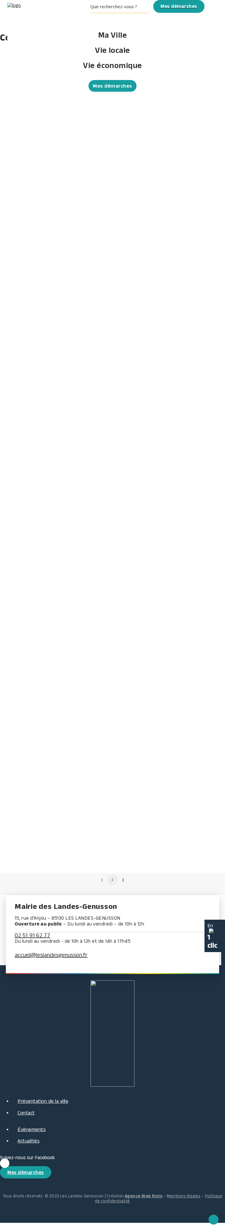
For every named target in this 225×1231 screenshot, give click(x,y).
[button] (121, 13)
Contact (26, 1112)
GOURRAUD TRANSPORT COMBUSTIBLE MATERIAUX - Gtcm (78, 182)
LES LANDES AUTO (24, 705)
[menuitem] (121, 13)
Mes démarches (112, 86)
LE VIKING (13, 635)
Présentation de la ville (43, 1101)
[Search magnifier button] (145, 6)
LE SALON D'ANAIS (24, 670)
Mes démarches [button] (25, 1172)
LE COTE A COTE (21, 217)
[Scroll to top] (214, 1219)
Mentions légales (183, 1195)
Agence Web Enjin (144, 1195)
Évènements (32, 1129)
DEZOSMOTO (17, 811)
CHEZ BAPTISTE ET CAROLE (36, 776)
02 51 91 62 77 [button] (32, 935)
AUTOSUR (13, 846)
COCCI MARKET (20, 252)
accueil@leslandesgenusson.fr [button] (51, 955)
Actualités (29, 1140)
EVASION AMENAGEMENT (33, 740)
